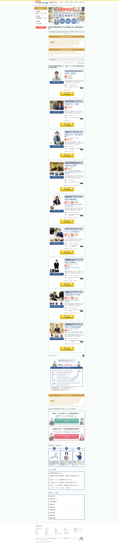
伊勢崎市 (57, 397)
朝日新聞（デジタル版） (39, 528)
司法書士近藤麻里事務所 (70, 199)
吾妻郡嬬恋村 (72, 402)
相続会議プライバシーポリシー (58, 538)
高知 (75, 379)
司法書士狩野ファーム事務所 (71, 104)
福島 (71, 370)
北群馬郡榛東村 (57, 42)
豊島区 (71, 233)
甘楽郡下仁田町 (57, 45)
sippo (55, 528)
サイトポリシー (44, 538)
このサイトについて (39, 538)
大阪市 (61, 383)
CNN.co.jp (46, 529)
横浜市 (58, 383)
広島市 (78, 383)
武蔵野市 (71, 328)
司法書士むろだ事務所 (70, 73)
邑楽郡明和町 (78, 40)
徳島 (70, 379)
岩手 (62, 370)
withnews (37, 533)
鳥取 (64, 379)
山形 (69, 370)
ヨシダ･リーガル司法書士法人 (72, 231)
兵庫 (59, 377)
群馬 (71, 372)
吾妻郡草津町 (52, 402)
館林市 (66, 397)
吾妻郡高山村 (77, 402)
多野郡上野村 (71, 45)
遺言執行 (65, 53)
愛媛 (73, 379)
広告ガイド (40, 539)
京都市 (75, 383)
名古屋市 (64, 383)
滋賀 (66, 377)
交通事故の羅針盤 (66, 533)
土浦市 (71, 167)
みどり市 (74, 397)
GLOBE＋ (56, 529)
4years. (65, 528)
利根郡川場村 (77, 42)
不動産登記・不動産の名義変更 (72, 53)
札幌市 (67, 383)
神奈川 (60, 372)
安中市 (69, 397)
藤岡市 (51, 40)
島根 (66, 379)
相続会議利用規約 (50, 538)
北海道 (58, 370)
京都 (62, 377)
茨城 (67, 372)
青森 (60, 370)
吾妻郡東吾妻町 (57, 402)
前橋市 (51, 397)
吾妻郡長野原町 (67, 402)
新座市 (71, 296)
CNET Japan (47, 528)
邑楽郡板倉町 (69, 40)
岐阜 (62, 375)
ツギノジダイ (66, 530)
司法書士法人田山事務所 (70, 165)
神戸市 (72, 383)
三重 (64, 375)
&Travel (40, 529)
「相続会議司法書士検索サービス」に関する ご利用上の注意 (59, 387)
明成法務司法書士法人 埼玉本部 (72, 294)
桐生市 (60, 397)
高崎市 (54, 397)
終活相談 (51, 55)
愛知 (57, 375)
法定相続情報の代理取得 (53, 53)
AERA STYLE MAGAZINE (58, 533)
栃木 (69, 372)
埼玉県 (67, 296)
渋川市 (71, 105)
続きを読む (78, 82)
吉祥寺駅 (76, 328)
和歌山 (69, 377)
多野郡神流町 (66, 45)
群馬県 (67, 105)
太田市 (63, 397)
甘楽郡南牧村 (62, 45)
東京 (57, 372)
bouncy (46, 533)
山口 (62, 379)
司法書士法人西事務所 (70, 262)
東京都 (67, 233)
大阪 (57, 377)
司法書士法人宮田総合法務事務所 (72, 327)
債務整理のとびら (47, 534)
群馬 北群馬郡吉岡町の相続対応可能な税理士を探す (66, 436)
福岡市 (70, 383)
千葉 (64, 372)
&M (36, 529)
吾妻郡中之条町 (62, 402)
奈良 (64, 377)
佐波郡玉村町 (55, 40)
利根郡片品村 (73, 42)
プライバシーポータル (74, 538)
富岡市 (78, 397)
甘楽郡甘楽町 (52, 45)
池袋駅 (76, 233)
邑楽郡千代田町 (74, 40)
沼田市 (81, 397)
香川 (68, 379)
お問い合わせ (45, 539)
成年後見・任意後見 (60, 53)
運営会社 (37, 539)
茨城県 (67, 167)
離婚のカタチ (37, 534)
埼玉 (62, 372)
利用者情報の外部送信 (66, 538)
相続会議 (65, 529)
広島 (57, 379)
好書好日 (56, 530)
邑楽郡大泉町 (59, 40)
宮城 (67, 370)
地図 (81, 118)
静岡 (59, 375)
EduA (36, 530)
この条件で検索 (40, 27)
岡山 (59, 379)
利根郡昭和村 (68, 42)
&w (37, 529)
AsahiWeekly (75, 531)
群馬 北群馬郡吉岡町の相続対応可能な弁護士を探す (66, 420)
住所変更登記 (79, 53)
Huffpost (46, 530)
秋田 (64, 370)
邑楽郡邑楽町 (64, 40)
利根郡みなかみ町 (63, 42)
